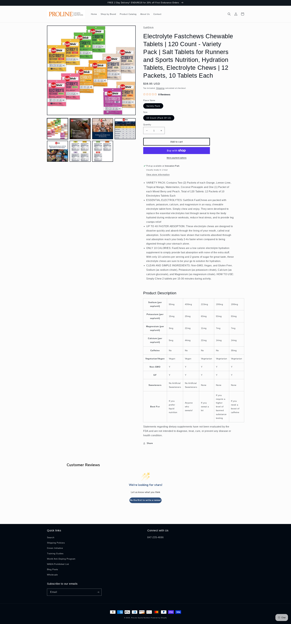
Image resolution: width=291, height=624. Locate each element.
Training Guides (55, 553)
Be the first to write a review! (145, 500)
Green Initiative (55, 548)
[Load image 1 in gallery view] (57, 128)
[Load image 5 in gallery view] (57, 151)
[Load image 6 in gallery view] (80, 151)
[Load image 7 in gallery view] (102, 151)
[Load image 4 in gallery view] (125, 128)
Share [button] (150, 443)
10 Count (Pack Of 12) (158, 118)
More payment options (177, 158)
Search (50, 537)
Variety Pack (153, 106)
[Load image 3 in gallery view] (102, 128)
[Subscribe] (98, 592)
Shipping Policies (56, 543)
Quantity (147, 124)
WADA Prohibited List (58, 564)
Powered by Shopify (159, 618)
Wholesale (52, 574)
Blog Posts (52, 569)
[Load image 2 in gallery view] (80, 128)
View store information (158, 174)
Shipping (160, 88)
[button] (229, 14)
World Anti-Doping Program (61, 559)
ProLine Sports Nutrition (140, 618)
